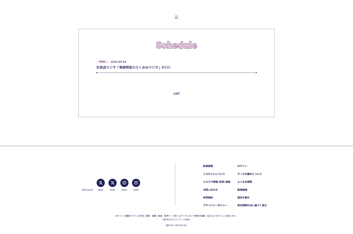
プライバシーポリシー (215, 205)
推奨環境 (242, 189)
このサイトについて (214, 174)
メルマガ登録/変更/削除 (216, 181)
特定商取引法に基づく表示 (252, 205)
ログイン (242, 166)
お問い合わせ (210, 189)
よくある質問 (244, 181)
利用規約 (208, 197)
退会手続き (243, 197)
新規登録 (208, 166)
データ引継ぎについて (249, 174)
